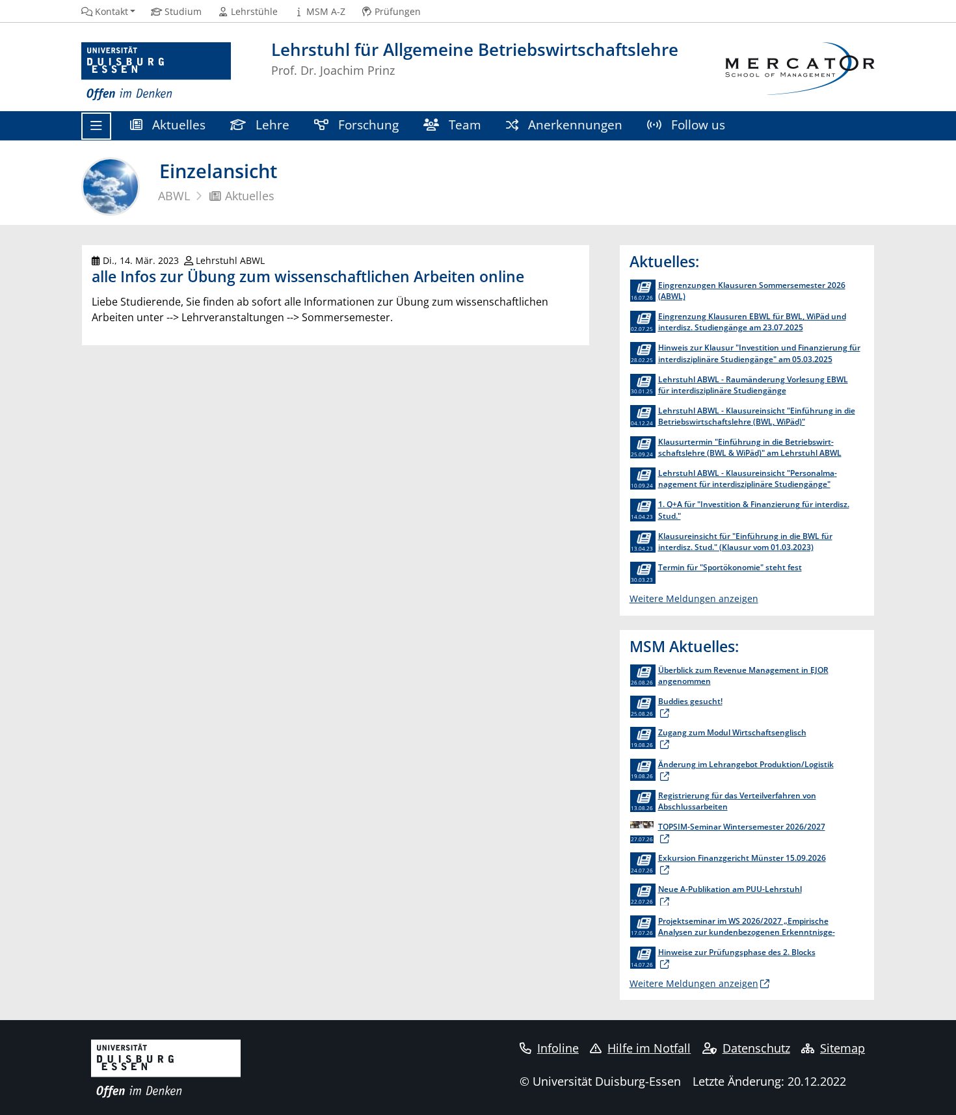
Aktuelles (177, 124)
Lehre (270, 124)
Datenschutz (756, 1048)
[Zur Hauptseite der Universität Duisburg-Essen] (156, 71)
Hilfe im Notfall (649, 1048)
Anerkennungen (573, 124)
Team (463, 124)
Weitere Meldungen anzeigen (694, 598)
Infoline (558, 1048)
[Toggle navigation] (96, 126)
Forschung (367, 124)
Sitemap (842, 1048)
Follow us (696, 124)
